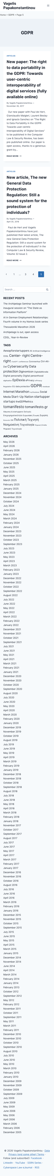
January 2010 (10, 1076)
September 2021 (12, 642)
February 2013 (11, 987)
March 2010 (9, 1068)
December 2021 (12, 629)
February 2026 (11, 450)
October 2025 (11, 463)
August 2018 (10, 791)
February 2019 (11, 765)
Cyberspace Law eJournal (17, 1167)
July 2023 (8, 548)
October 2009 (11, 1089)
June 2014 (9, 966)
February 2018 (11, 816)
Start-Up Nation (22, 396)
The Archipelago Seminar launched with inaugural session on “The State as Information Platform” (25, 308)
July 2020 (8, 697)
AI (31, 351)
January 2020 (11, 723)
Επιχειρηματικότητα (12, 415)
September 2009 (12, 1094)
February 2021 (11, 667)
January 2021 (10, 672)
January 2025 (11, 488)
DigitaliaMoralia (41, 372)
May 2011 (8, 1021)
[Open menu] (48, 5)
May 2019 (8, 753)
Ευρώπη (44, 415)
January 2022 (11, 625)
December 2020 (12, 676)
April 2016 (9, 897)
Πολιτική (20, 419)
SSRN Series (34, 1162)
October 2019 (11, 736)
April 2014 (9, 970)
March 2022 (10, 616)
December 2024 (12, 493)
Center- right (19, 355)
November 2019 (12, 731)
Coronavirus (34, 361)
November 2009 (12, 1085)
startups (9, 401)
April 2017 (8, 855)
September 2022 (12, 591)
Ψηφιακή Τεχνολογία (12, 429)
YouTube (20, 1162)
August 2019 (10, 740)
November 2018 (12, 778)
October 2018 (10, 782)
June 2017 (9, 846)
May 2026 (9, 441)
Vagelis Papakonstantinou (20, 103)
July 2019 (8, 744)
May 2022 (8, 608)
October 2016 (11, 880)
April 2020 (9, 710)
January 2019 (10, 770)
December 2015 (12, 915)
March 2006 (10, 1123)
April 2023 (9, 561)
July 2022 (8, 599)
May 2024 (9, 514)
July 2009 (8, 1098)
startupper (42, 396)
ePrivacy (29, 380)
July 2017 (8, 842)
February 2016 (11, 906)
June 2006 (9, 1111)
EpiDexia (18, 380)
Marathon (22, 391)
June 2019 (9, 748)
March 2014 (9, 974)
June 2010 (9, 1059)
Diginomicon (26, 371)
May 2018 (8, 804)
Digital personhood (33, 375)
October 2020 (11, 684)
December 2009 (12, 1081)
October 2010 (11, 1042)
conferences (23, 362)
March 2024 (10, 518)
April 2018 (8, 808)
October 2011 (10, 1012)
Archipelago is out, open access (21, 332)
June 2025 (9, 467)
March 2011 (9, 1025)
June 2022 (9, 603)
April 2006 (9, 1119)
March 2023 (10, 565)
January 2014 (10, 983)
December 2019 (12, 727)
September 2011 (12, 1017)
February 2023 (11, 569)
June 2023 (9, 552)
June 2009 (9, 1102)
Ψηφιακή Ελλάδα (41, 425)
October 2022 (11, 586)
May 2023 (9, 557)
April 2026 (9, 446)
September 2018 (12, 787)
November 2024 (12, 497)
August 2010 (10, 1051)
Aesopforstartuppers (16, 350)
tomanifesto (13, 406)
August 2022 (10, 595)
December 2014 (12, 957)
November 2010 (12, 1038)
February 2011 (11, 1030)
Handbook (46, 387)
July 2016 (8, 889)
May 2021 (8, 654)
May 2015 (8, 940)
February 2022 (11, 620)
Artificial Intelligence (41, 351)
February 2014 (11, 978)
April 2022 (9, 612)
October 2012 (10, 991)
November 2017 (12, 825)
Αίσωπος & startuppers (13, 412)
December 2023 (12, 531)
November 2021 (12, 633)
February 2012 (11, 1004)
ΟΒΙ (12, 420)
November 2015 (12, 919)
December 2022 (12, 578)
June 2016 (9, 893)
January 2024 (11, 527)
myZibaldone (34, 392)
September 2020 (12, 689)
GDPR (11, 15)
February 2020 (11, 718)
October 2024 (11, 501)
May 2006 (9, 1115)
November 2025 (12, 458)
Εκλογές (27, 412)
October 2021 (10, 637)
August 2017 (10, 838)
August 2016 (10, 885)
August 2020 (10, 693)
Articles (11, 56)
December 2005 (12, 1132)
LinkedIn (8, 1162)
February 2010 (11, 1072)
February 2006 (11, 1128)
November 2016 (12, 876)
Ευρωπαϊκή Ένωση (31, 415)
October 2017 (10, 829)
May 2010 (8, 1064)
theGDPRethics (24, 401)
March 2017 (9, 859)
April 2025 (9, 475)
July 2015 (8, 932)
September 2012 (12, 995)
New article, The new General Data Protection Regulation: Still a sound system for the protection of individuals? (27, 195)
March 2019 (9, 761)
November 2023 (12, 535)
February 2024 (11, 522)
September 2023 (12, 544)
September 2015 (12, 927)
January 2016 (10, 910)
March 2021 (9, 663)
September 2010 (12, 1047)
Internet (9, 391)
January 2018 (10, 821)
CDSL (5, 356)
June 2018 (9, 799)
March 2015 (9, 949)
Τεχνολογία (27, 424)
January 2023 (11, 574)
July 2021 (8, 646)
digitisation (7, 381)
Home (3, 15)
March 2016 (9, 902)
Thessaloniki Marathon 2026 (19, 327)
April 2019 (9, 757)
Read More (14, 156)
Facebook (36, 1158)
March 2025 (10, 480)
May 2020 (9, 706)
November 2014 (12, 961)
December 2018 (12, 774)
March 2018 (9, 812)
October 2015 (10, 923)
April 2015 (8, 944)
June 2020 (9, 701)
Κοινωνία (6, 420)
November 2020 (12, 680)
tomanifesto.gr (36, 407)
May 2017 (8, 851)
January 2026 (11, 454)
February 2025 (11, 484)
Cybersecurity (18, 366)
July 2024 (8, 505)
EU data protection (21, 386)
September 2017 (12, 833)
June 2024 (9, 510)
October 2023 (11, 539)
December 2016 (12, 872)
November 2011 (12, 1008)
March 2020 (10, 714)
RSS (37, 1167)
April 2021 (8, 659)
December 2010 (12, 1034)
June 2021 (9, 650)
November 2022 (12, 582)
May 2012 (8, 1000)
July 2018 (8, 795)
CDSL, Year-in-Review (15, 337)
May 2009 (9, 1106)
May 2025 (8, 471)
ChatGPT (14, 362)
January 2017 (10, 868)
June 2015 (9, 936)
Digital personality (12, 375)
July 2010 (8, 1055)
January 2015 (10, 953)
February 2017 (11, 863)
